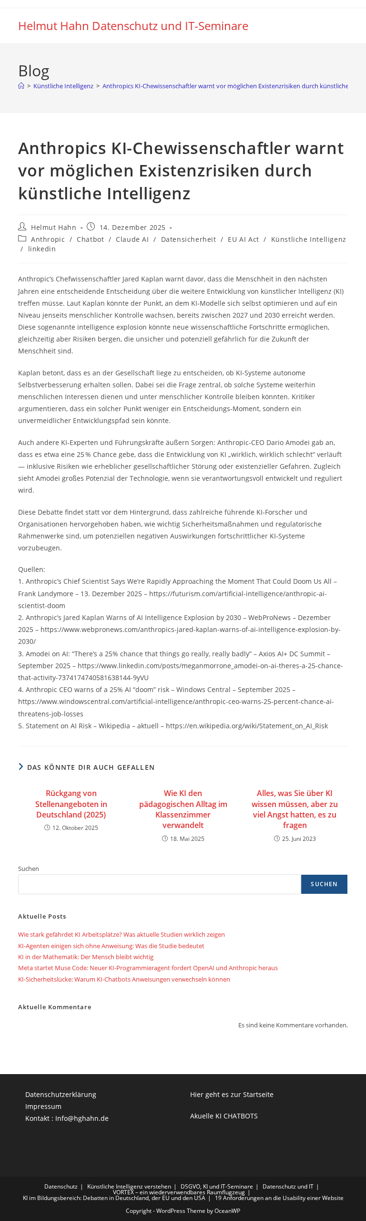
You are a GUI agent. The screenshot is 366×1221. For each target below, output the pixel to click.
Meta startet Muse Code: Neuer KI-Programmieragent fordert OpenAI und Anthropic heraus (148, 967)
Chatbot (90, 239)
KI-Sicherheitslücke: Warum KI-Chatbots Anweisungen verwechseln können (124, 979)
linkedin (42, 248)
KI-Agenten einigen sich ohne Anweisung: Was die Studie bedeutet (111, 946)
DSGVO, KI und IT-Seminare (217, 1186)
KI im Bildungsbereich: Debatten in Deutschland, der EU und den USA (114, 1198)
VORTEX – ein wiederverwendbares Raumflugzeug (179, 1192)
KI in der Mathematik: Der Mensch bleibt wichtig (85, 956)
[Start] (21, 86)
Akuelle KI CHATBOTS (224, 1115)
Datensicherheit (188, 239)
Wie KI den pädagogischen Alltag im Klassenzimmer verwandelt (183, 809)
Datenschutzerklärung (60, 1094)
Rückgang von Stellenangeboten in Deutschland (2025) (71, 804)
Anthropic (48, 239)
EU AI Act (243, 239)
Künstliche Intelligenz (308, 239)
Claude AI (132, 239)
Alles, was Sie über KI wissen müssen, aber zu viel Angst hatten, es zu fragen (295, 809)
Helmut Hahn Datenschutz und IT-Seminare (133, 25)
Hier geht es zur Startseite (232, 1094)
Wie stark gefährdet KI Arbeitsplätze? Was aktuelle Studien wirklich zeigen (121, 934)
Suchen (28, 868)
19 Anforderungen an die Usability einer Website (279, 1198)
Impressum (43, 1106)
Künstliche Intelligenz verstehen (129, 1186)
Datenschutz (61, 1186)
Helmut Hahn (54, 227)
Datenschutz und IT (288, 1186)
